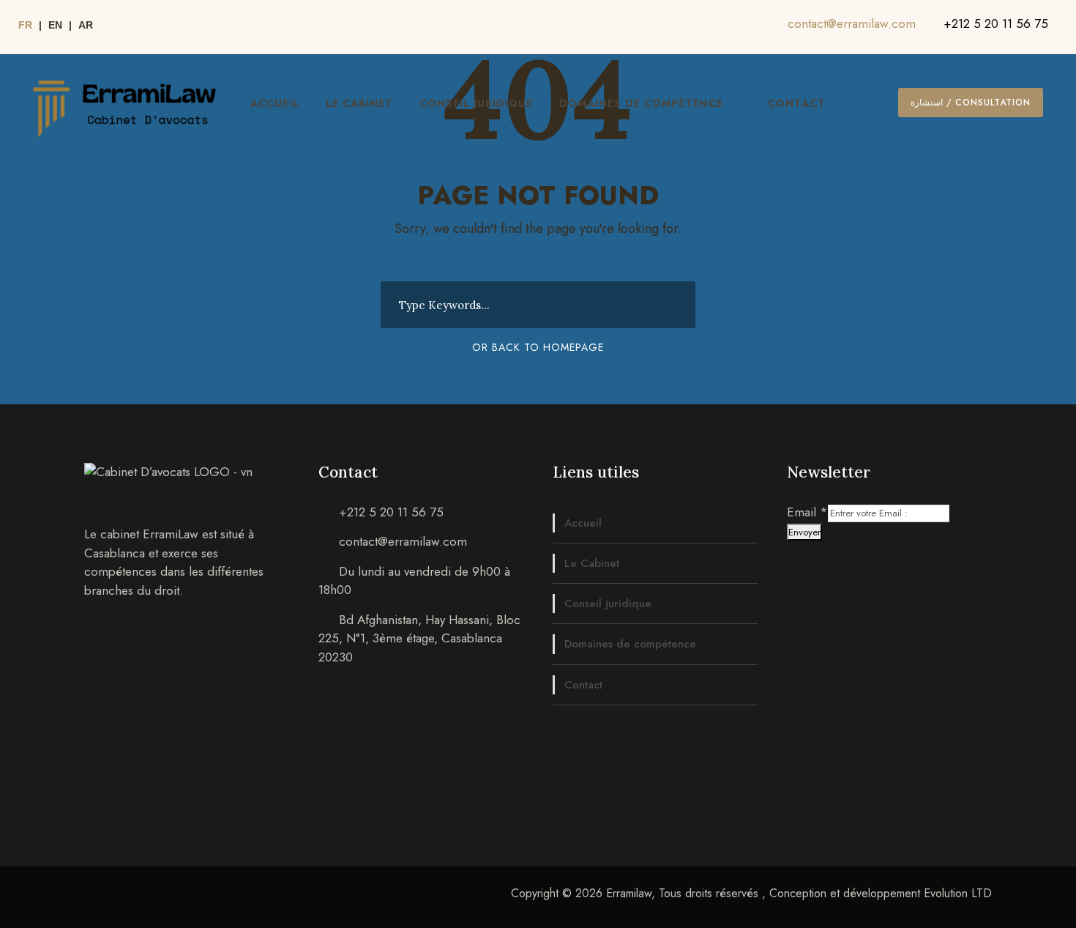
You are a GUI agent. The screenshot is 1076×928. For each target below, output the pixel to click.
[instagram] (715, 27)
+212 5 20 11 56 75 (996, 23)
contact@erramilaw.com (852, 23)
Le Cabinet (359, 103)
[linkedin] (751, 27)
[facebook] (768, 27)
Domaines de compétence (641, 103)
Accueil (274, 103)
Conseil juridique (476, 103)
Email (807, 512)
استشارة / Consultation (971, 102)
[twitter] (733, 27)
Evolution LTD (958, 893)
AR (85, 25)
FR (25, 25)
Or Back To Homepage (538, 347)
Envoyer (804, 532)
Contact (797, 103)
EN (55, 25)
